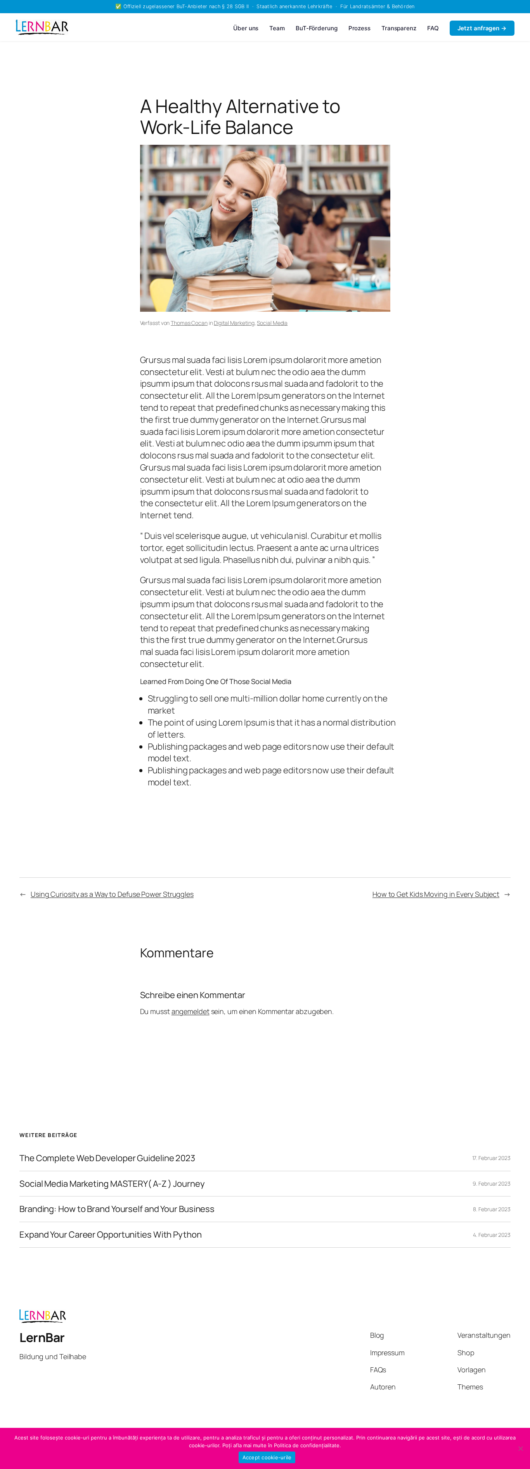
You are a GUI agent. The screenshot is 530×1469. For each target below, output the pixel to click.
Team (277, 28)
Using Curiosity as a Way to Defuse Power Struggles (112, 894)
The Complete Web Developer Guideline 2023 (107, 1158)
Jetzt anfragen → (482, 28)
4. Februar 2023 (492, 1234)
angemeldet (190, 1011)
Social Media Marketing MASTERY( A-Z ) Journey (112, 1184)
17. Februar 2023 (491, 1158)
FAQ (433, 28)
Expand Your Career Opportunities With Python (110, 1235)
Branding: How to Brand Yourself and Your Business (117, 1209)
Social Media (272, 322)
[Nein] (520, 1448)
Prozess (359, 28)
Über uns (245, 28)
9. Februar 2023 (492, 1183)
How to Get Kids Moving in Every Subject (435, 894)
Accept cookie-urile (267, 1457)
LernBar (42, 1337)
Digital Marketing (234, 322)
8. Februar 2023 (492, 1209)
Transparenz (398, 28)
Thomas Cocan (189, 322)
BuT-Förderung (317, 28)
